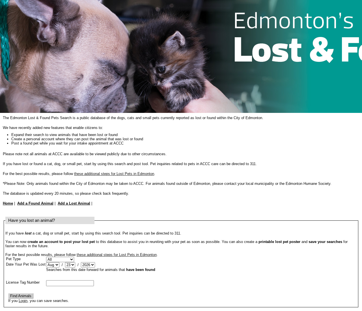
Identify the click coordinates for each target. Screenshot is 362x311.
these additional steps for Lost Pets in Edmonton (114, 174)
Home (8, 203)
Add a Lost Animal (74, 203)
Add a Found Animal (35, 203)
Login (23, 301)
